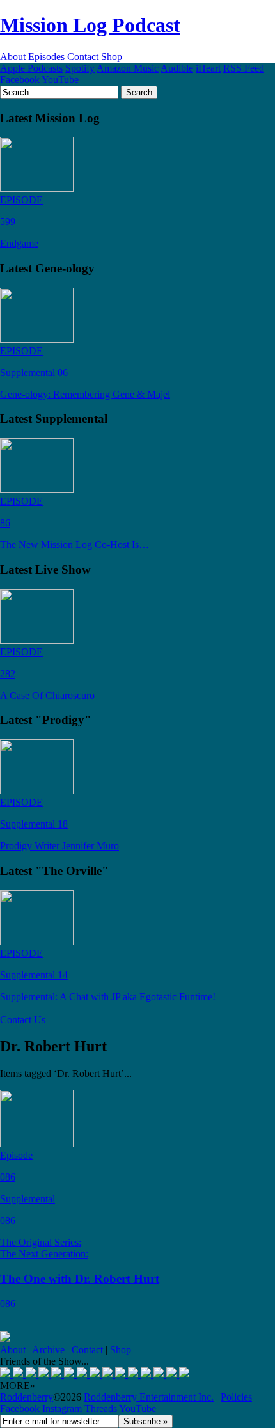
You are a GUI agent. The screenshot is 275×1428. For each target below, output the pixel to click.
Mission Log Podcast (90, 24)
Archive (48, 1349)
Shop (111, 56)
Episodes (46, 56)
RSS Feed (243, 68)
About (13, 56)
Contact (82, 56)
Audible (177, 68)
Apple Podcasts (31, 68)
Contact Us (22, 1019)
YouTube (60, 79)
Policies (236, 1397)
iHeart (208, 68)
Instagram (62, 1408)
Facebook (20, 79)
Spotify (80, 68)
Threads (100, 1408)
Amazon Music (128, 68)
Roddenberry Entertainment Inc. (149, 1397)
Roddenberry (26, 1397)
